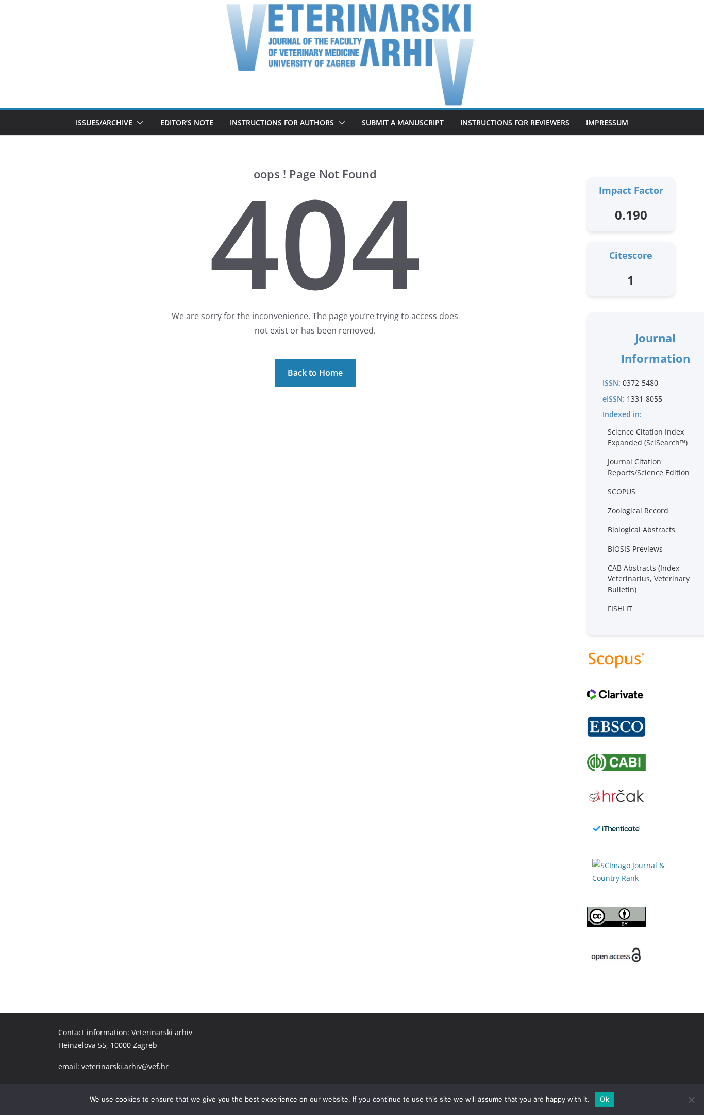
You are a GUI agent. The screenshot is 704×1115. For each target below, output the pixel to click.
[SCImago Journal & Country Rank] (630, 872)
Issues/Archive (104, 122)
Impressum (607, 122)
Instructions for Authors (282, 122)
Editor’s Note (186, 122)
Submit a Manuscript (403, 122)
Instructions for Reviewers (514, 122)
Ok (604, 1099)
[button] (138, 122)
